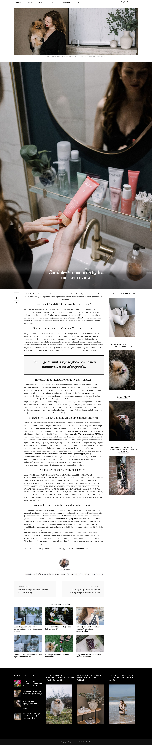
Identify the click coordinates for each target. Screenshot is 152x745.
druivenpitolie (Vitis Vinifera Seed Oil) (81, 434)
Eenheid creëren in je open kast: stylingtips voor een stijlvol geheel (32, 716)
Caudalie (86, 318)
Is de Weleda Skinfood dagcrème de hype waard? (58, 628)
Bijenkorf (84, 548)
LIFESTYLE (53, 2)
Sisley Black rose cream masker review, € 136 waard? (88, 656)
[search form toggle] (136, 2)
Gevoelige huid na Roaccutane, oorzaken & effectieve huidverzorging (88, 629)
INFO (79, 2)
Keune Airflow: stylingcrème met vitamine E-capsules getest (31, 704)
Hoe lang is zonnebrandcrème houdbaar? (57, 656)
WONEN (41, 2)
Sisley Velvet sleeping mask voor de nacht (72, 519)
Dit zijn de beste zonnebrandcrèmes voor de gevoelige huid (32, 683)
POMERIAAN (67, 2)
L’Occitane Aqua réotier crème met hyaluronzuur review (28, 656)
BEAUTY (19, 2)
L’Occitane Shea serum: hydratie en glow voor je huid (32, 693)
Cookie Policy (87, 742)
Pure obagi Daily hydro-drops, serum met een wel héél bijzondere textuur (28, 629)
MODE (30, 2)
